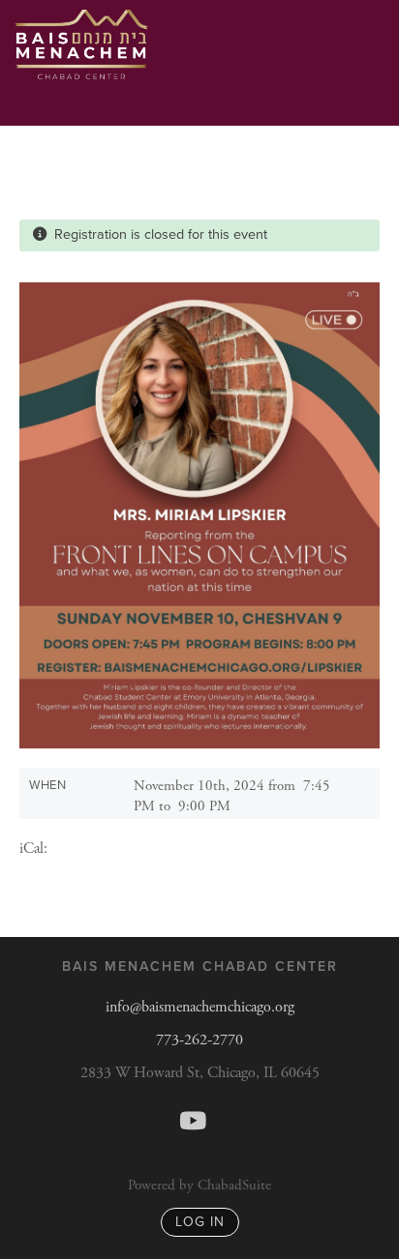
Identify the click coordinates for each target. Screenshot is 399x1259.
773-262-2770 (199, 1040)
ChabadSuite (234, 1185)
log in (200, 1222)
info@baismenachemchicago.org (200, 1007)
